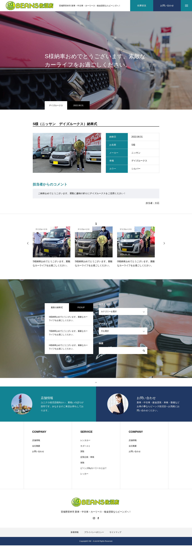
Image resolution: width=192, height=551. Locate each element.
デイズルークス (56, 105)
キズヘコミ (85, 446)
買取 (82, 451)
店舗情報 (36, 440)
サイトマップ (115, 532)
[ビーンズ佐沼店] (30, 5)
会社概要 (36, 446)
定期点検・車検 (87, 457)
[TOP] (96, 382)
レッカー (84, 474)
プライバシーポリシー (94, 532)
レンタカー (85, 440)
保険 (82, 463)
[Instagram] (93, 518)
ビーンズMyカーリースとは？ (93, 468)
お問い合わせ (38, 451)
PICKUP (81, 307)
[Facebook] (98, 518)
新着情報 (75, 532)
